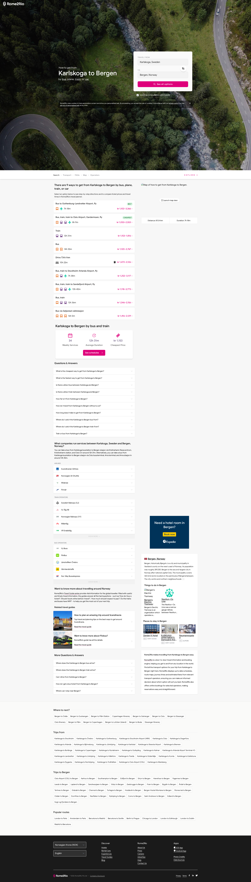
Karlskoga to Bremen (172, 744)
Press (140, 851)
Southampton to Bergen (107, 778)
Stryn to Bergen (144, 778)
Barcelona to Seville (116, 818)
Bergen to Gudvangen (79, 716)
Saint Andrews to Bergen (154, 796)
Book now (169, 534)
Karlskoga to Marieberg (157, 762)
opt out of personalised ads (69, 105)
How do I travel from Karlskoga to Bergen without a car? (78, 406)
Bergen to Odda (61, 716)
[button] (163, 84)
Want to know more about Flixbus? (91, 636)
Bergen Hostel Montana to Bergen (158, 790)
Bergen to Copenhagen (92, 722)
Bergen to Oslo (158, 716)
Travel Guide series (71, 593)
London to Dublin (187, 818)
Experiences (106, 854)
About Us (141, 847)
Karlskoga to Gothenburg (106, 738)
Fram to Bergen (153, 784)
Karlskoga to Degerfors (179, 738)
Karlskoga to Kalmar (152, 750)
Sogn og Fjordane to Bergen (66, 802)
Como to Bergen (134, 796)
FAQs (77, 175)
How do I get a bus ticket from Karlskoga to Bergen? (77, 684)
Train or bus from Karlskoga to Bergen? (71, 433)
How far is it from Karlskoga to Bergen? (71, 399)
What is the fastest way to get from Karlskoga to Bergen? (79, 378)
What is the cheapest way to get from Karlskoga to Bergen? (80, 371)
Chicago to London (150, 818)
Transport (67, 175)
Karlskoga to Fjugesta (63, 762)
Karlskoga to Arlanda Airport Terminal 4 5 (178, 750)
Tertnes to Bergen (62, 790)
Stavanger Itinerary (152, 722)
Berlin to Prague (133, 818)
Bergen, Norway (156, 558)
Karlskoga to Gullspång (131, 750)
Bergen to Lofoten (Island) (115, 722)
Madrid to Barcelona (63, 824)
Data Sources (179, 860)
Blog (103, 860)
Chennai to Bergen (96, 790)
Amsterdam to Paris (78, 818)
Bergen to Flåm (74, 722)
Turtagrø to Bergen (114, 790)
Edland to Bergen (174, 796)
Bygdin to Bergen (169, 784)
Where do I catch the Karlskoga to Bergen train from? (77, 426)
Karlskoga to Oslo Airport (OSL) (132, 762)
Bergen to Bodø (135, 722)
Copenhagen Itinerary (121, 716)
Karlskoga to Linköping (86, 756)
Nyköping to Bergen (117, 796)
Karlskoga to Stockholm (64, 738)
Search (56, 175)
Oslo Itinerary (60, 722)
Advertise (141, 857)
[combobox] (163, 62)
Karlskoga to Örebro (85, 738)
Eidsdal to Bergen (79, 790)
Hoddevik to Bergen (133, 790)
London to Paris (61, 818)
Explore (190, 175)
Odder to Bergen (61, 796)
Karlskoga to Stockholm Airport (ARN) (134, 738)
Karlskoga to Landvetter (64, 756)
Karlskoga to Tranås (126, 756)
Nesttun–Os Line (167, 600)
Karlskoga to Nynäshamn (109, 750)
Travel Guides (106, 857)
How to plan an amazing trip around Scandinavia (97, 615)
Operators (94, 175)
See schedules (92, 352)
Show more (95, 537)
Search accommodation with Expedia (155, 95)
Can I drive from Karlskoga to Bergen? (71, 677)
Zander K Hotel (150, 635)
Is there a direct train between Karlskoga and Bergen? (77, 392)
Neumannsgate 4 (186, 636)
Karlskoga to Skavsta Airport (149, 744)
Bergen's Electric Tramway (148, 602)
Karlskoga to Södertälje (146, 756)
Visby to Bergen (117, 784)
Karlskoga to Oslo (160, 738)
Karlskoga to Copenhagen (85, 750)
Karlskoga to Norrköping (84, 762)
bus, (64, 79)
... (183, 579)
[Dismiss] (190, 103)
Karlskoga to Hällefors (107, 756)
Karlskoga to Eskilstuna (186, 756)
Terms (184, 876)
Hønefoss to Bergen (161, 778)
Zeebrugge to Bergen (135, 784)
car (87, 79)
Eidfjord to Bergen (127, 778)
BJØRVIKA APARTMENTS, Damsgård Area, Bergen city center (169, 639)
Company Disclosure (97, 876)
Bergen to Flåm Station (100, 716)
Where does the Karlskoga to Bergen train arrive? (76, 670)
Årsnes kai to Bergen (182, 790)
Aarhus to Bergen (88, 778)
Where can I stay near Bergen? (68, 691)
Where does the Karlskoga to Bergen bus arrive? (75, 663)
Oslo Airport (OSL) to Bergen (66, 778)
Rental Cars (106, 851)
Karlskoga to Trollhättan (106, 762)
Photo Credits (179, 857)
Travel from (144, 57)
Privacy (178, 876)
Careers (141, 854)
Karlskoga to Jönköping (105, 744)
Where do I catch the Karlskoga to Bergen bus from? (77, 419)
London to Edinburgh (169, 818)
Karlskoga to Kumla (166, 756)
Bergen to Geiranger (141, 716)
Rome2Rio (148, 660)
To (139, 70)
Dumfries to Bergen (79, 796)
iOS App (179, 848)
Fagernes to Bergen (181, 778)
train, (78, 79)
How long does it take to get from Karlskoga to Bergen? (78, 413)
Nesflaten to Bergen (98, 796)
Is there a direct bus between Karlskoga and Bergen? (77, 385)
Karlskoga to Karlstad (126, 744)
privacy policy (173, 103)
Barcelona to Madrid (97, 818)
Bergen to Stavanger (175, 716)
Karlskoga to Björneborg (83, 744)
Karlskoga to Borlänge (63, 750)
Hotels (104, 847)
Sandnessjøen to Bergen (98, 784)
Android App (181, 851)
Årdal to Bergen (185, 784)
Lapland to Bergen (78, 784)
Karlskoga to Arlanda (63, 744)
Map (85, 175)
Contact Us (142, 863)
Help (139, 860)
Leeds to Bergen (61, 784)
